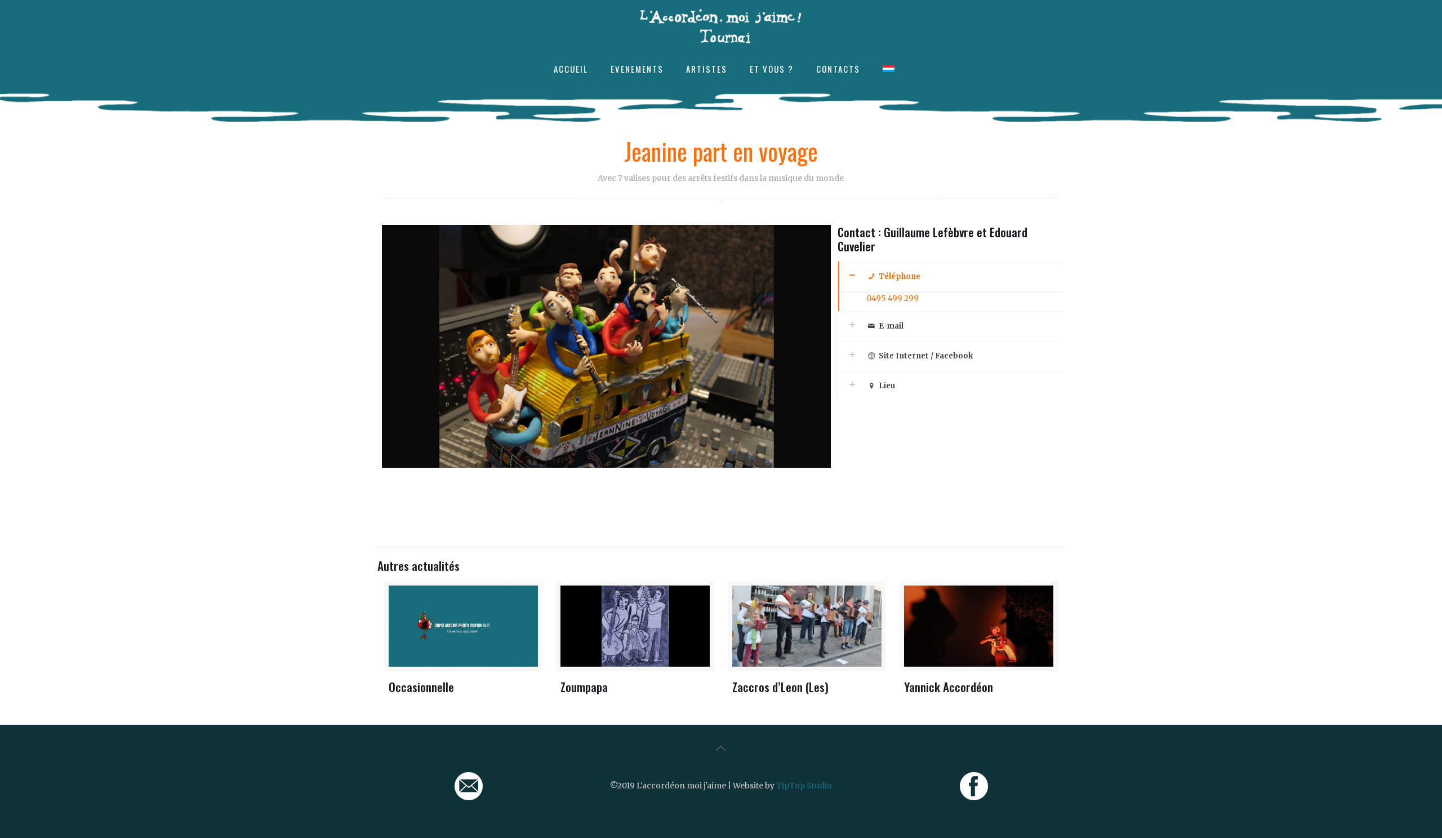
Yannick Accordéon (948, 686)
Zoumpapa (584, 686)
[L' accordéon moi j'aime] (721, 26)
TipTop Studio (804, 786)
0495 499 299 (892, 298)
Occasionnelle (421, 686)
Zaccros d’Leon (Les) (780, 686)
